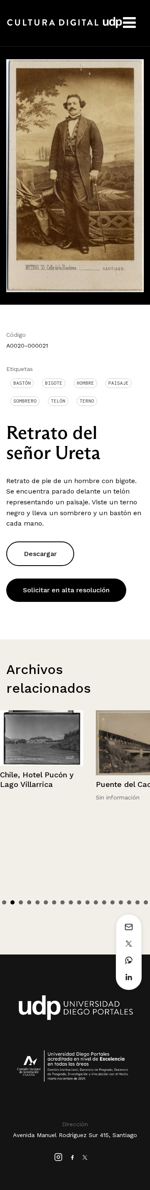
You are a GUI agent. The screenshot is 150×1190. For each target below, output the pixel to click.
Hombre (85, 383)
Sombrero (25, 401)
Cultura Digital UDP (64, 27)
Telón (58, 401)
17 (137, 902)
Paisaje (118, 383)
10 (79, 902)
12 (96, 902)
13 (104, 902)
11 (87, 902)
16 (129, 902)
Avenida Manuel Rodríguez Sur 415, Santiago (75, 1135)
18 (146, 902)
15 (121, 902)
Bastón (22, 383)
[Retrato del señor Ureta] (75, 175)
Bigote (53, 383)
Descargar (40, 554)
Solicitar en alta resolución (66, 590)
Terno (87, 401)
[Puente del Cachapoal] (41, 743)
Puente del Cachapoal (40, 784)
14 (112, 902)
